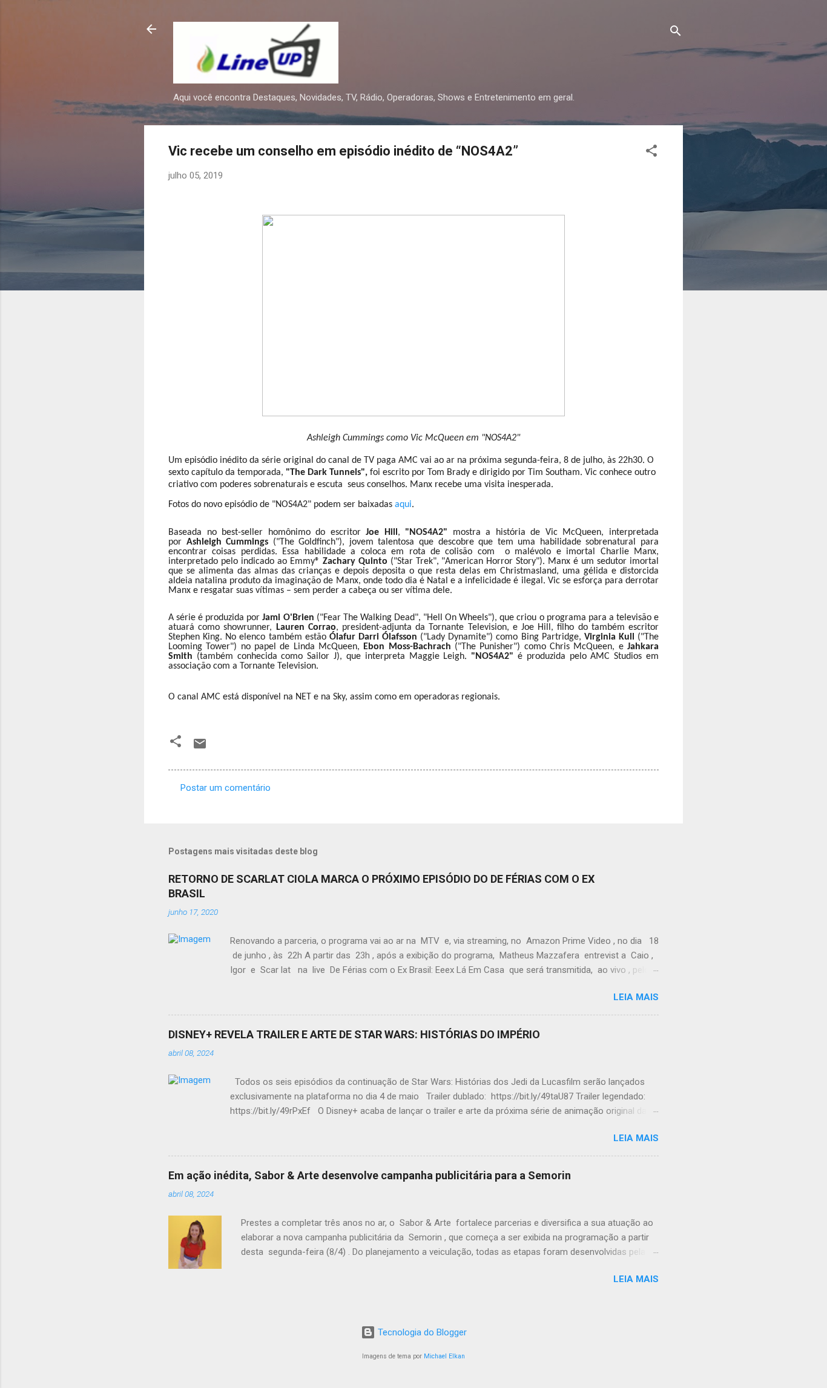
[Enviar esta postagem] (200, 747)
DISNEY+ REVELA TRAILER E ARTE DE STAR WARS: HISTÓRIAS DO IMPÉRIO (354, 1034)
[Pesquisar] (675, 33)
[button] (651, 152)
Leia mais (636, 997)
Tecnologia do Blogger (421, 1332)
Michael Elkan (444, 1356)
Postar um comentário (225, 787)
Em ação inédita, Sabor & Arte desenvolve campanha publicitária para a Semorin (369, 1175)
